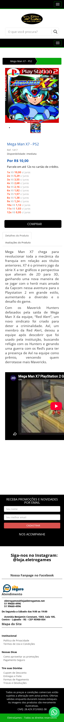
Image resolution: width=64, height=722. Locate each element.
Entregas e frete (12, 676)
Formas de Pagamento (16, 679)
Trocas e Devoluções (15, 683)
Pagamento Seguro (14, 660)
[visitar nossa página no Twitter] (38, 542)
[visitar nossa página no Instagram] (32, 542)
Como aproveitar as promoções (21, 656)
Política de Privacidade (16, 640)
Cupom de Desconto (14, 672)
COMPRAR (34, 224)
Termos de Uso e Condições (19, 643)
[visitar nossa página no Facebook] (26, 542)
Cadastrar (33, 525)
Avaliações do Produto (18, 242)
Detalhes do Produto (17, 235)
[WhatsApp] (54, 712)
